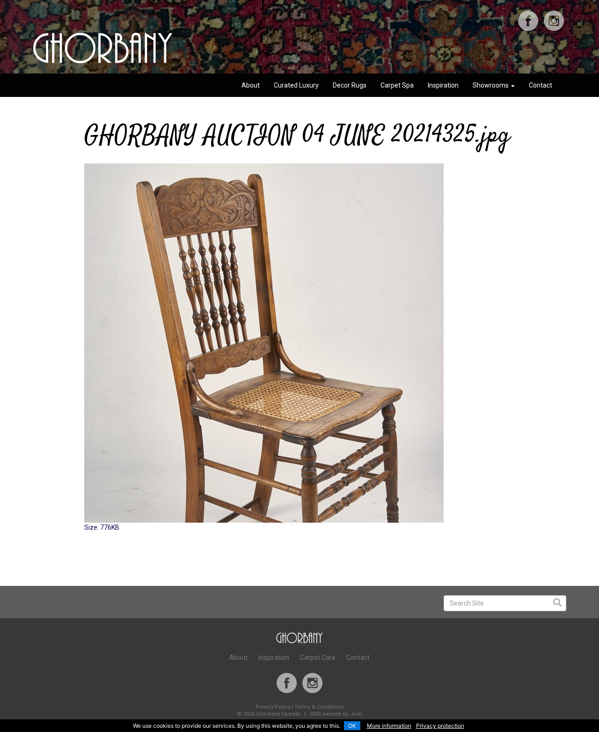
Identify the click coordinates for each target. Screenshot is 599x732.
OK (352, 725)
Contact (540, 85)
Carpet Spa (397, 85)
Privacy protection (440, 725)
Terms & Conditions (318, 707)
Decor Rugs (349, 85)
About (250, 85)
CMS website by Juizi (336, 714)
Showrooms (491, 85)
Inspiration (443, 85)
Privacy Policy (273, 707)
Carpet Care (318, 657)
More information (389, 725)
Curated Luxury (296, 85)
